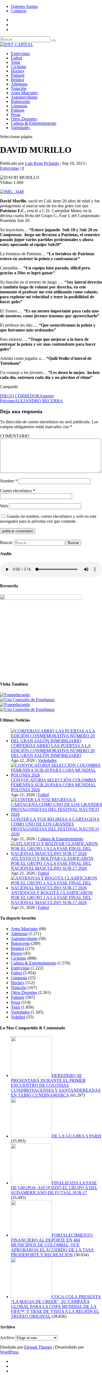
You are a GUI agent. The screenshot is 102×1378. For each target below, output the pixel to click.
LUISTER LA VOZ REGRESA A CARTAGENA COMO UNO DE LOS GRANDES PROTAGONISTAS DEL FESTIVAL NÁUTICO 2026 (55, 826)
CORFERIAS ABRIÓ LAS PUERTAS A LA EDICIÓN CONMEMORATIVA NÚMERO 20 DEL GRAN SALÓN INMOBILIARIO (53, 750)
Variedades (20, 127)
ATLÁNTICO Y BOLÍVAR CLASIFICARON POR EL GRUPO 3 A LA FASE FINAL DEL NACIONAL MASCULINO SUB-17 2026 (52, 863)
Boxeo (16, 953)
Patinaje (17, 75)
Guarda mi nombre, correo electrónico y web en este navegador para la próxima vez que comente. (48, 519)
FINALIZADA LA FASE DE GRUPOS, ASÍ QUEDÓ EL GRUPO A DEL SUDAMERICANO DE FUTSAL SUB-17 (54, 1188)
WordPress (9, 1352)
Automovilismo (24, 97)
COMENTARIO (14, 436)
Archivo (7, 1337)
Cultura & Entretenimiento (33, 123)
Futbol (16, 58)
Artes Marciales (24, 92)
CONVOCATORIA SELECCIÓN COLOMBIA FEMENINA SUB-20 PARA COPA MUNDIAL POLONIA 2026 (53, 785)
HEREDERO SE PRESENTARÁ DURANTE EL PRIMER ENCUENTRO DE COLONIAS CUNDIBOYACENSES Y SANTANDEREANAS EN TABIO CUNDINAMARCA (56, 1085)
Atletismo (19, 84)
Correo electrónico (17, 490)
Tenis (15, 62)
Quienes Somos (24, 6)
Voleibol (18, 1017)
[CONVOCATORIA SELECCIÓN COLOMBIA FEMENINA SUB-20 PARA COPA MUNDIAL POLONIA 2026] (56, 775)
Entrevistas (20, 53)
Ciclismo (18, 66)
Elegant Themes (38, 1347)
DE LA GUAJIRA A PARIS (76, 1136)
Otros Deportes (24, 119)
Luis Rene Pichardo (42, 163)
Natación (18, 88)
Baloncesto (20, 101)
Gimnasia (19, 106)
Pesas (15, 114)
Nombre (8, 481)
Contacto (18, 10)
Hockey (17, 71)
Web (4, 506)
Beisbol (17, 79)
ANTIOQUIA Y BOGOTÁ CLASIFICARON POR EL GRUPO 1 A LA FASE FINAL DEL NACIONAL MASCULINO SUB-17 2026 (52, 897)
